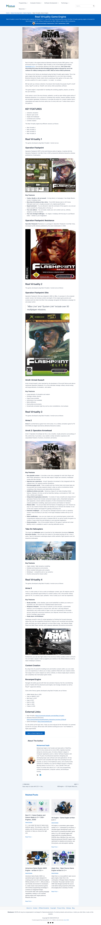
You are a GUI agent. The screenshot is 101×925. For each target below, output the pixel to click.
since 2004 (66, 920)
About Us (29, 908)
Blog (73, 908)
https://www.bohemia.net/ (44, 721)
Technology (64, 3)
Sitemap (68, 908)
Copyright (53, 908)
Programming (22, 3)
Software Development (50, 3)
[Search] (94, 5)
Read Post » (28, 837)
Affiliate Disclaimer (44, 908)
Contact (35, 908)
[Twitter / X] (37, 775)
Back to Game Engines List (35, 733)
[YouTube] (52, 922)
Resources (22, 9)
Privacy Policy (61, 908)
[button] (27, 3)
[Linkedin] (40, 775)
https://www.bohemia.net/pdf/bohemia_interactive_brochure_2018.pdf (46, 719)
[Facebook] (48, 922)
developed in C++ (30, 66)
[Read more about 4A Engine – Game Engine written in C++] (63, 807)
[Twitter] (50, 922)
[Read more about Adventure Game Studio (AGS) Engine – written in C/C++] (37, 857)
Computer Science (35, 3)
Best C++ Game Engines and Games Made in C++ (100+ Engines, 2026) (35, 817)
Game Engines (28, 822)
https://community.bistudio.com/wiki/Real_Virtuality (49, 715)
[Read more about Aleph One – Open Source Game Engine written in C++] (63, 857)
